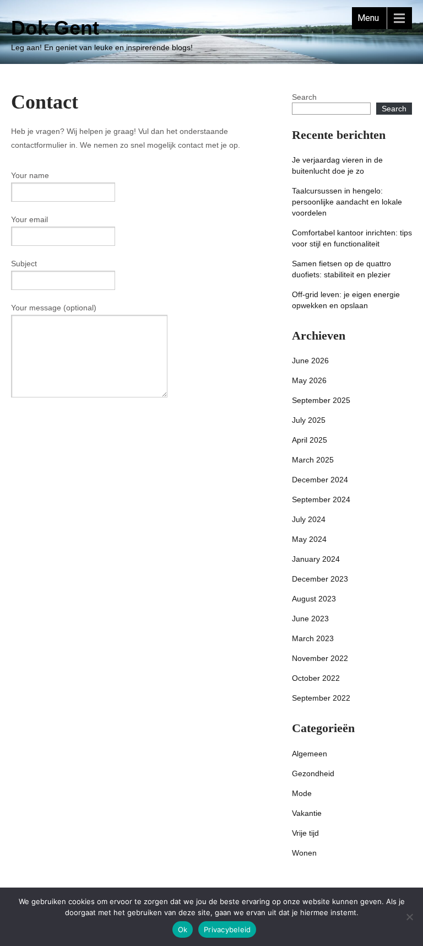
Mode (302, 793)
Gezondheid (313, 773)
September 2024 (321, 499)
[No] (409, 916)
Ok (183, 929)
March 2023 (313, 638)
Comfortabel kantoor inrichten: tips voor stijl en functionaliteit (352, 238)
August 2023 (314, 598)
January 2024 (316, 559)
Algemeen (309, 753)
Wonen (304, 852)
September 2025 (321, 400)
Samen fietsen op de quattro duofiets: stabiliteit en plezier (341, 269)
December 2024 (320, 479)
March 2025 (313, 459)
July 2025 (309, 420)
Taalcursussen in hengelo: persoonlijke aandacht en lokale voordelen (347, 201)
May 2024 (309, 539)
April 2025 (309, 440)
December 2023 (320, 578)
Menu (368, 18)
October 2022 (316, 678)
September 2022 (321, 698)
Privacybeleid (227, 929)
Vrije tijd (305, 833)
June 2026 (310, 360)
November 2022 (320, 658)
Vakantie (307, 813)
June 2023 (310, 618)
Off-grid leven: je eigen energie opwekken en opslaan (346, 300)
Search (304, 97)
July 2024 (309, 519)
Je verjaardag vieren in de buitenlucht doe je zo (337, 165)
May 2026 (309, 380)
